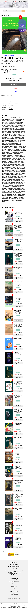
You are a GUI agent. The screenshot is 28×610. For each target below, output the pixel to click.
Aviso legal (14, 579)
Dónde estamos (14, 594)
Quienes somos (14, 593)
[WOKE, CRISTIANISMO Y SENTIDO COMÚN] (14, 35)
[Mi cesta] (13, 1)
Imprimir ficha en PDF (8, 55)
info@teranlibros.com (15, 566)
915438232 (15, 564)
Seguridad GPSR (14, 91)
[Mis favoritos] (6, 1)
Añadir (14, 84)
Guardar (14, 88)
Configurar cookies (14, 583)
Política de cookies (14, 581)
